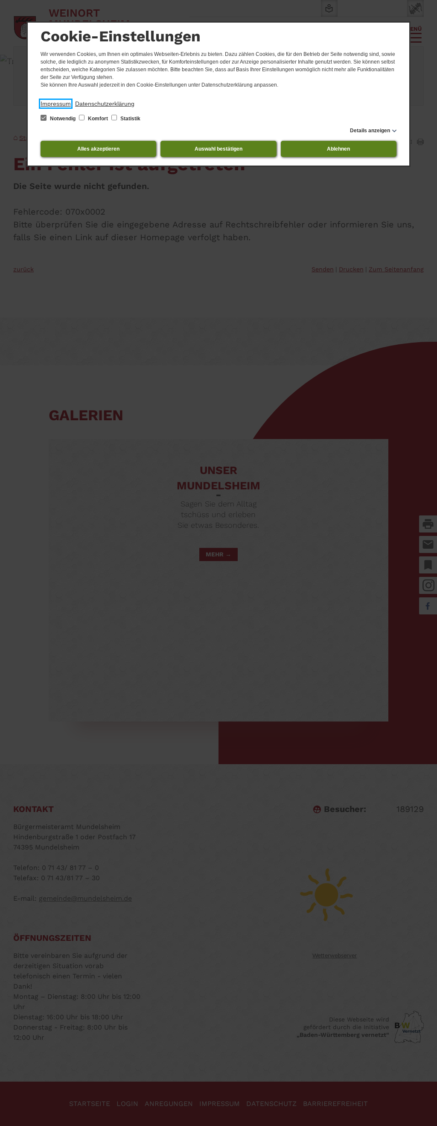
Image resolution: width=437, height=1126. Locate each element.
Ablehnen (338, 149)
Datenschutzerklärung (104, 103)
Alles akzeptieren (98, 149)
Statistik (129, 119)
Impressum (56, 103)
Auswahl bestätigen (218, 149)
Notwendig (63, 119)
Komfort (98, 119)
